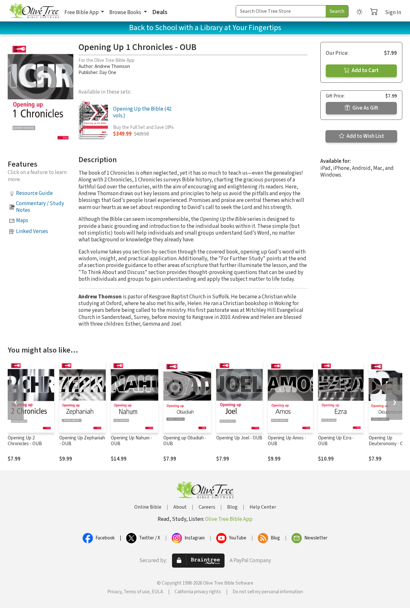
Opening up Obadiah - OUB (184, 441)
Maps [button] (22, 220)
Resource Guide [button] (34, 193)
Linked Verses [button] (32, 231)
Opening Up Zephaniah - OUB (82, 441)
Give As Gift (364, 108)
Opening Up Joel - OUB (239, 438)
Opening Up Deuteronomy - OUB (389, 441)
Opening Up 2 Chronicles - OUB (25, 441)
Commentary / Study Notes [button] (40, 207)
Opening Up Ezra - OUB (336, 441)
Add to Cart (365, 70)
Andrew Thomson (112, 66)
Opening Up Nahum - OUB (131, 441)
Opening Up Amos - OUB (287, 441)
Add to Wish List (365, 136)
